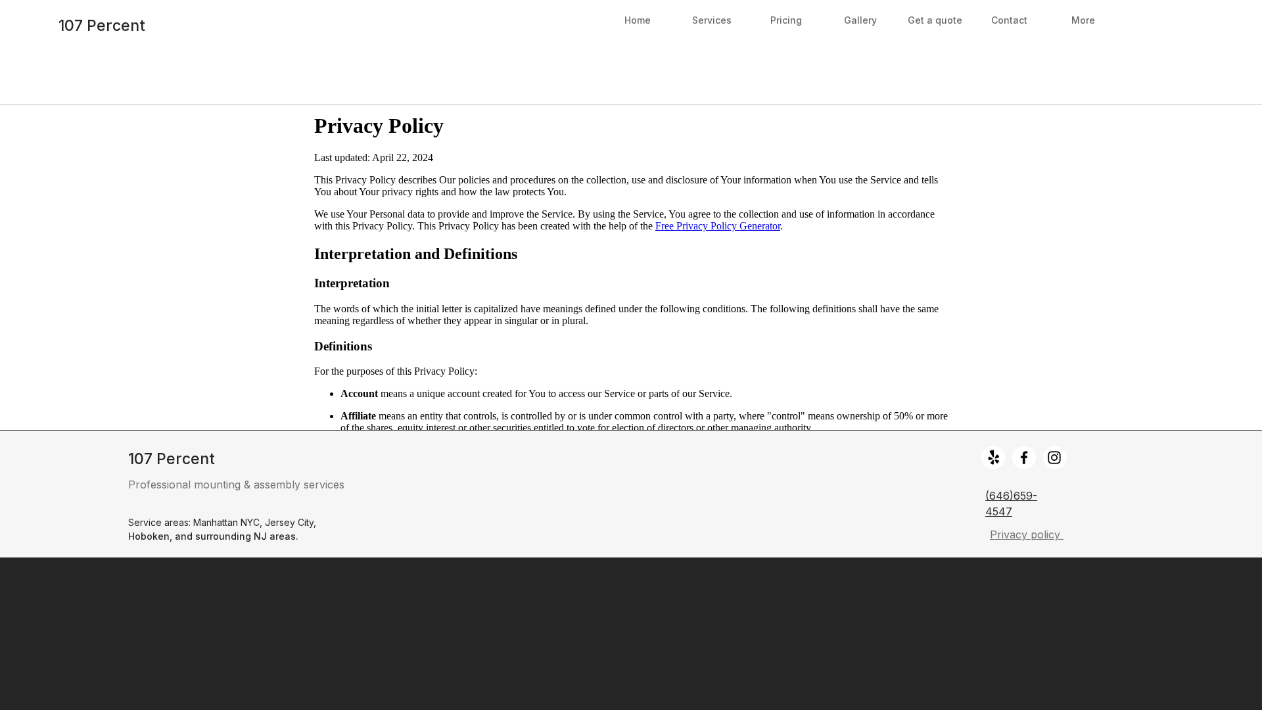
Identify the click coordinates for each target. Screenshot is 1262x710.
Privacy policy (1026, 534)
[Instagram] (1054, 457)
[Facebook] (1024, 457)
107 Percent (101, 25)
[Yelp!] (993, 457)
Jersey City (289, 522)
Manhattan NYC (226, 522)
